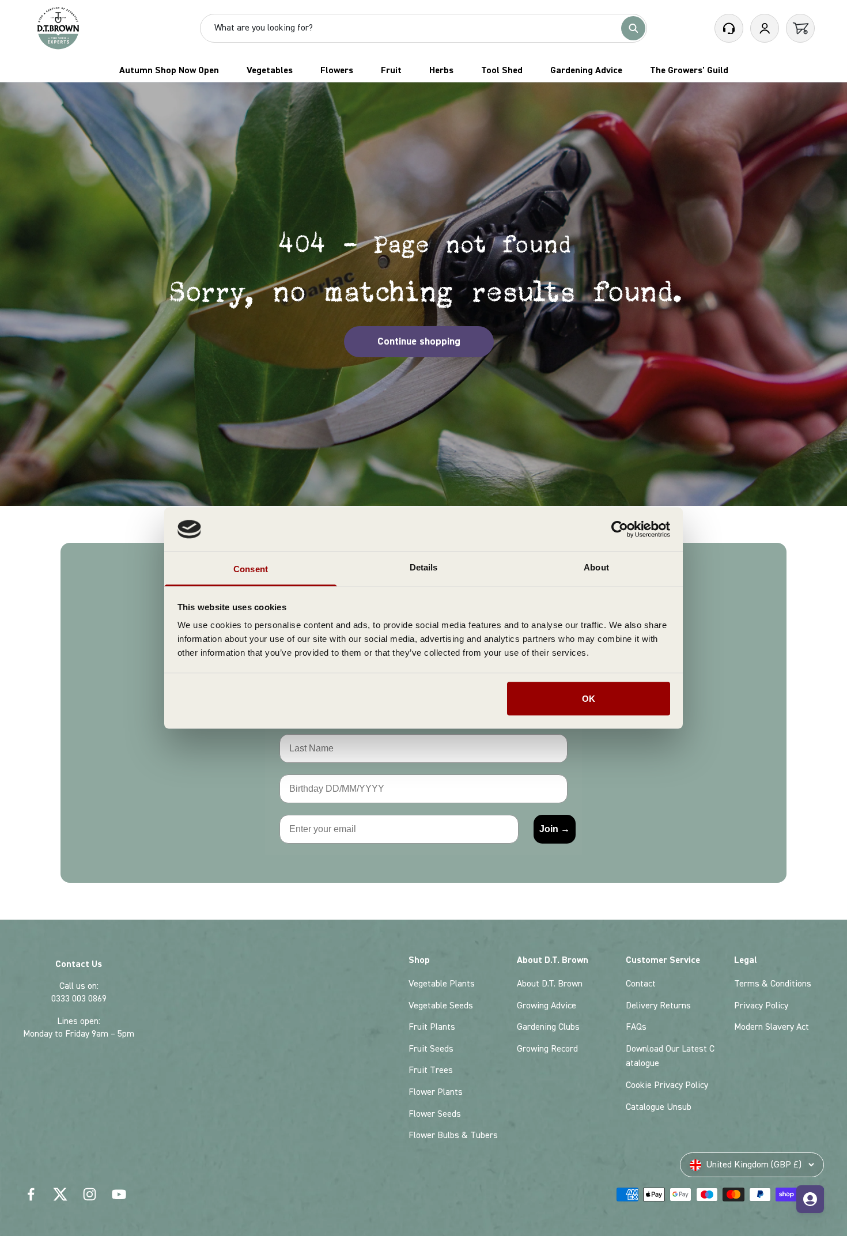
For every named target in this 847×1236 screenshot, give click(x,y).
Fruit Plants (432, 1027)
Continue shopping (418, 341)
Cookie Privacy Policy (667, 1085)
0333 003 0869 (79, 998)
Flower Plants (436, 1092)
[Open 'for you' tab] (810, 1199)
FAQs (636, 1027)
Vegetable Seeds (441, 1005)
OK (588, 698)
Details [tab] (424, 567)
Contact (641, 983)
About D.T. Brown (550, 983)
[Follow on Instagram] (89, 1194)
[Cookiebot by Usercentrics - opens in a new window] (619, 529)
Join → (554, 829)
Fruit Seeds (431, 1048)
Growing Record (547, 1048)
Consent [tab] (250, 569)
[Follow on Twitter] (60, 1194)
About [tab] (596, 567)
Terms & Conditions (772, 983)
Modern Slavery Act (771, 1027)
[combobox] (415, 28)
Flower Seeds (435, 1114)
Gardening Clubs (548, 1027)
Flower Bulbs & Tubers (453, 1135)
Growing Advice (546, 1005)
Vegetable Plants (442, 983)
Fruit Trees (431, 1070)
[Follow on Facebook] (31, 1194)
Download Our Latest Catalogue (670, 1056)
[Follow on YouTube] (119, 1194)
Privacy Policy (761, 1005)
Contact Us (78, 964)
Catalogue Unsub (658, 1107)
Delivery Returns (658, 1005)
